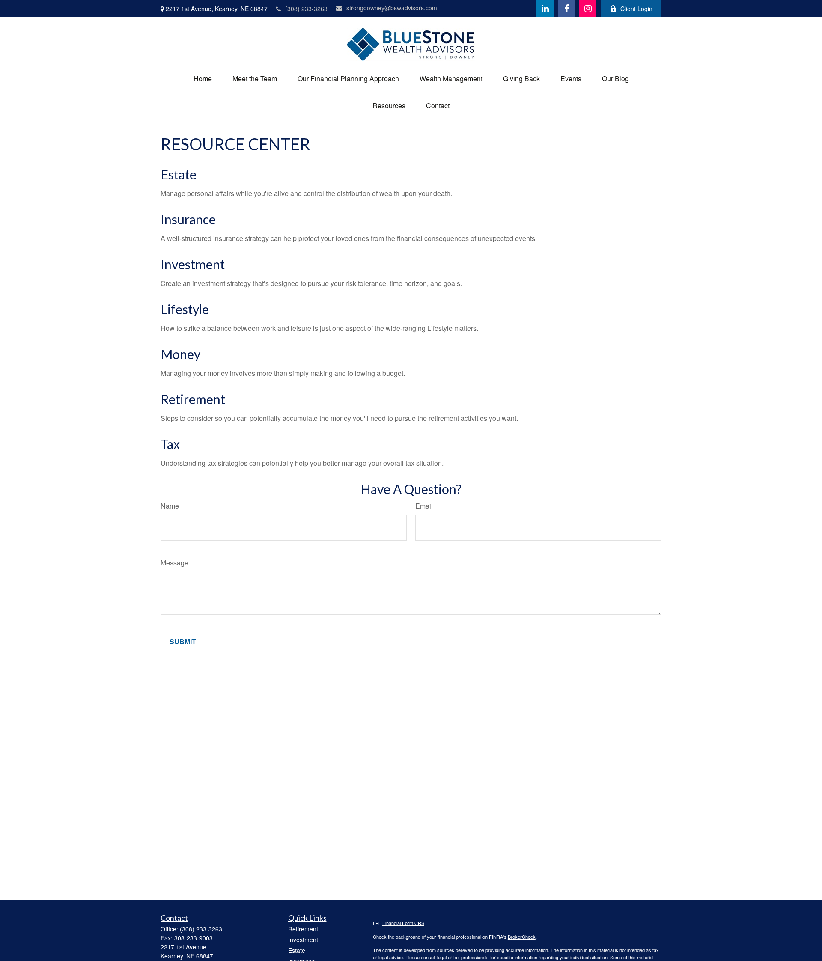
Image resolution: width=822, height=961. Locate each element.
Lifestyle (185, 309)
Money (180, 354)
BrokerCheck (522, 936)
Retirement (193, 399)
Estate (179, 174)
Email (424, 506)
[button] (202, 78)
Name (170, 506)
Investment (193, 264)
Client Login (636, 8)
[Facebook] (566, 8)
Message (174, 563)
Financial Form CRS (403, 922)
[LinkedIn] (545, 8)
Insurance (188, 219)
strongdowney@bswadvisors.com (391, 7)
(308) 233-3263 (306, 8)
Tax (170, 444)
